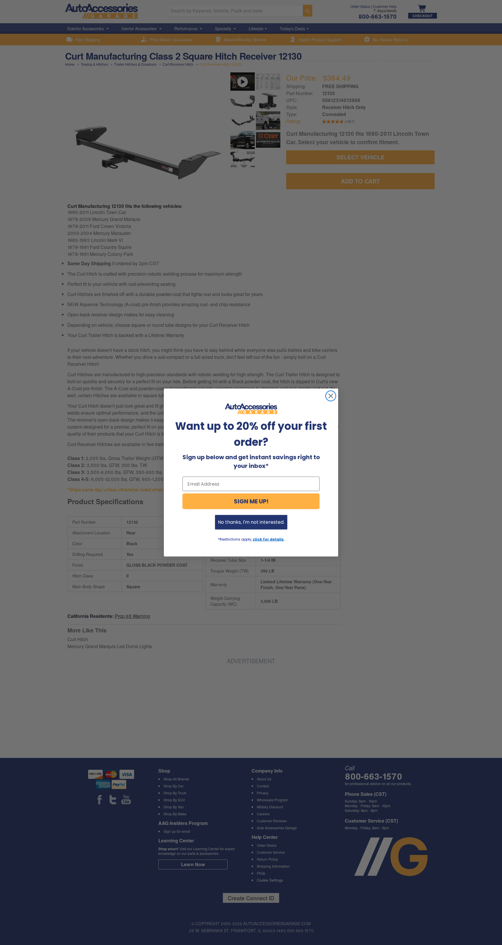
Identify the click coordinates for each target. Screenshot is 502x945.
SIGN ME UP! (251, 501)
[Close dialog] (331, 396)
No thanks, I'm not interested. (251, 522)
